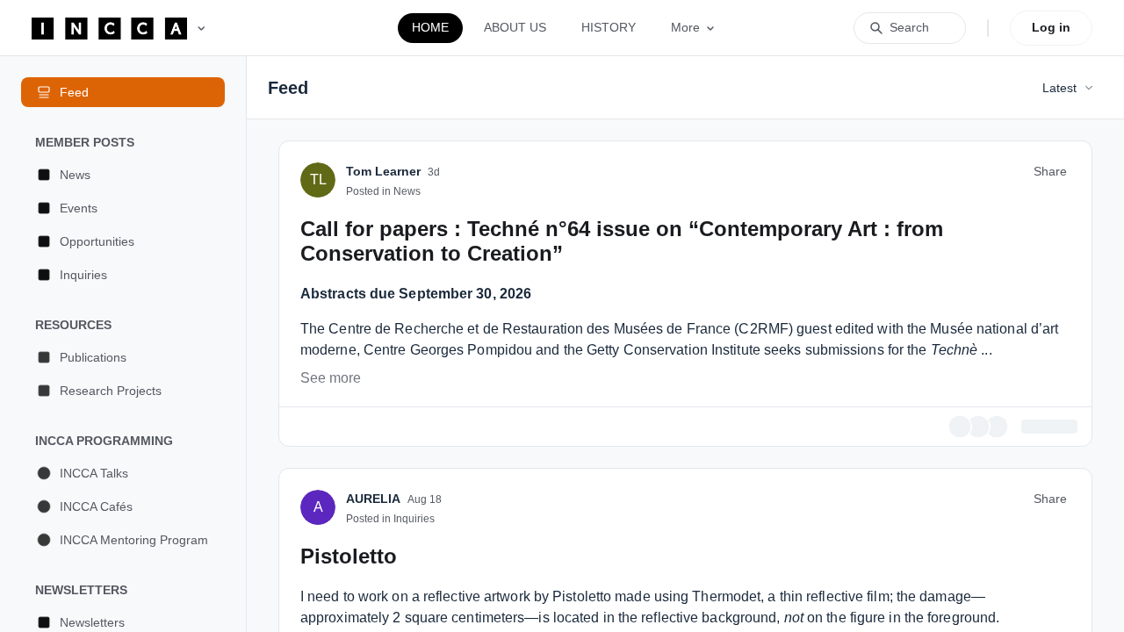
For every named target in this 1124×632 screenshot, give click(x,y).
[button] (123, 175)
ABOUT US (515, 27)
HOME (430, 27)
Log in (1051, 27)
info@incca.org (416, 334)
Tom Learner (383, 415)
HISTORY (608, 27)
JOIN (780, 249)
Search (909, 27)
